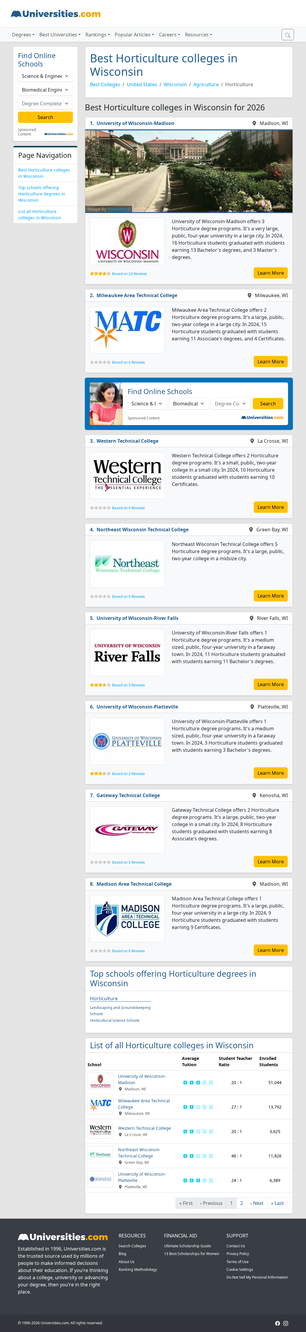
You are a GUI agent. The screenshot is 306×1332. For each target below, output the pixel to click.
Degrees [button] (21, 34)
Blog (122, 1253)
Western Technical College (127, 441)
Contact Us (236, 1245)
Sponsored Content (27, 132)
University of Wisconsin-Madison (136, 123)
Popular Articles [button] (133, 34)
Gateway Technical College (128, 795)
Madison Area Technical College (134, 884)
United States (142, 84)
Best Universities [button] (58, 34)
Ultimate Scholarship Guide (187, 1245)
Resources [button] (197, 34)
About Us (126, 1261)
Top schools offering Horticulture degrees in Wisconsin (41, 194)
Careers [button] (168, 34)
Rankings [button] (95, 34)
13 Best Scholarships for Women (191, 1253)
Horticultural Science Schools (115, 1020)
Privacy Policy (238, 1253)
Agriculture (206, 84)
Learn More (271, 273)
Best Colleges (105, 84)
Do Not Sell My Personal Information (257, 1277)
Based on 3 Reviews (128, 685)
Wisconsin (175, 84)
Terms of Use (238, 1261)
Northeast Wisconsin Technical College (143, 529)
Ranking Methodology (138, 1269)
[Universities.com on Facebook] (277, 1322)
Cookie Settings (240, 1269)
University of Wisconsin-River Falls (137, 618)
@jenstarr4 (119, 209)
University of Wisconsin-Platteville (137, 706)
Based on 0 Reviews (128, 362)
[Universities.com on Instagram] (285, 1322)
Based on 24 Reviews (129, 273)
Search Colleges (132, 1245)
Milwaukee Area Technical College (137, 295)
